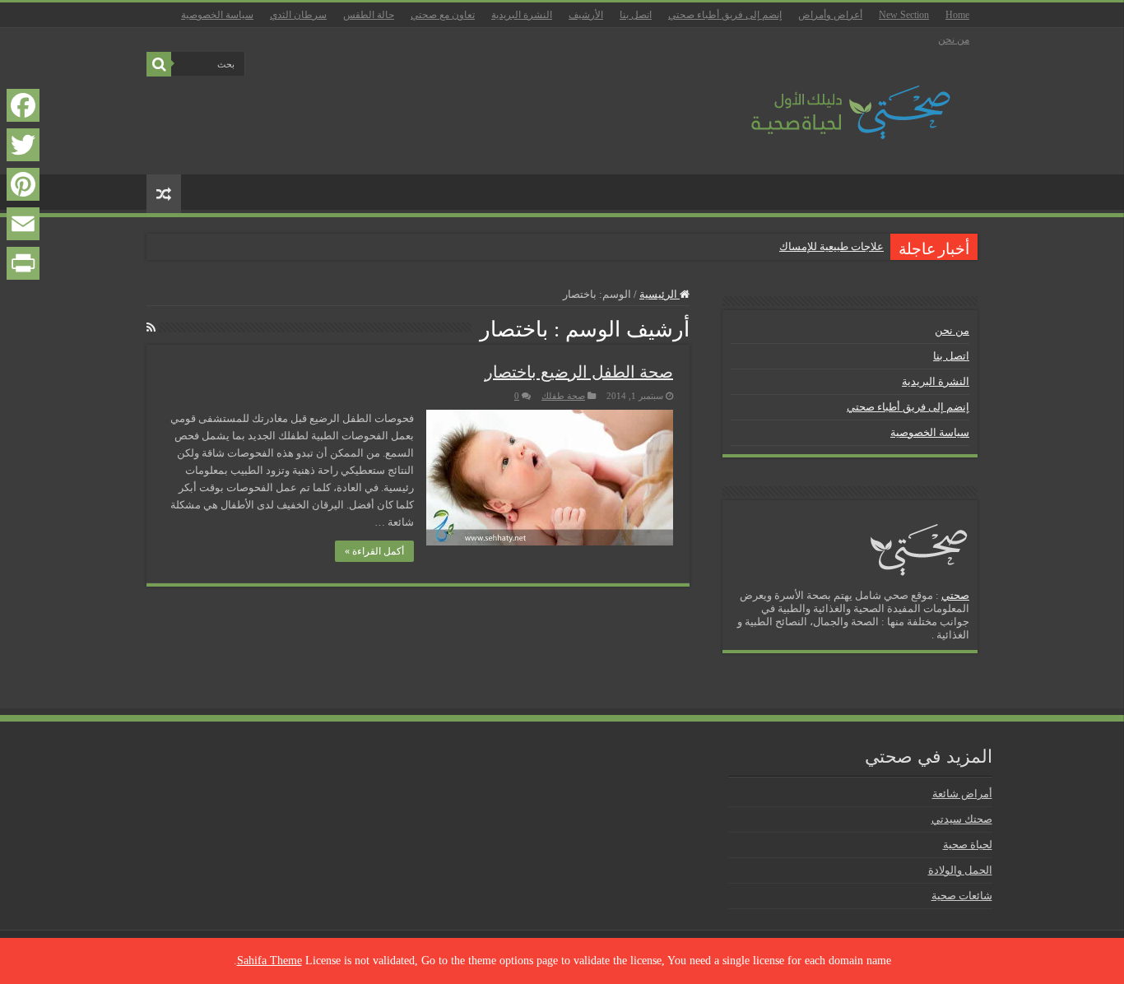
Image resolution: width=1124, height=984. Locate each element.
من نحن (953, 39)
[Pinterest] (23, 184)
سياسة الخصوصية (217, 15)
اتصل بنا (636, 15)
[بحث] (158, 64)
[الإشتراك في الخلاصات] (151, 328)
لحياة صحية (967, 844)
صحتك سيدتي (961, 819)
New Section (904, 15)
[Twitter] (23, 145)
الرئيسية (659, 294)
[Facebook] (23, 105)
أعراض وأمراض (830, 15)
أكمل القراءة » (374, 551)
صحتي (955, 595)
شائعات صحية (961, 895)
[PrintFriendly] (23, 263)
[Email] (23, 224)
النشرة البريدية (521, 15)
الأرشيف (586, 15)
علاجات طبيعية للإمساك (831, 246)
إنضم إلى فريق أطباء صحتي (725, 15)
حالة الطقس (368, 15)
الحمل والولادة (960, 870)
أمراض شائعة (962, 793)
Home (957, 15)
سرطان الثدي (298, 15)
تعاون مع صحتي (443, 15)
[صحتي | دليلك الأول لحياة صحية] (832, 100)
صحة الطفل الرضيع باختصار (579, 372)
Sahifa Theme (269, 960)
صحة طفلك (563, 396)
